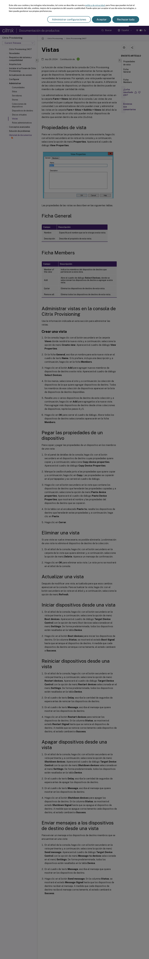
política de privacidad (95, 5)
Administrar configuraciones (69, 19)
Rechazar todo (125, 19)
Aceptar (102, 19)
